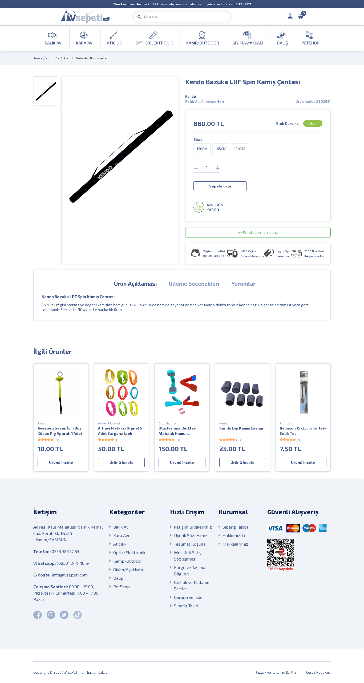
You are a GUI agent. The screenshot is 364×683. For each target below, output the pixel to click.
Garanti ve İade (188, 597)
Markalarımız (235, 543)
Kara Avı (121, 535)
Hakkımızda (234, 535)
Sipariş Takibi (186, 605)
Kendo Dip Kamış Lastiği (241, 428)
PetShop (121, 586)
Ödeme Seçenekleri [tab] (194, 283)
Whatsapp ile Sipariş (260, 232)
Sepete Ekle (220, 186)
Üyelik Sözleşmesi (191, 535)
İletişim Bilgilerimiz (193, 526)
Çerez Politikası (318, 672)
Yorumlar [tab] (243, 283)
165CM (220, 148)
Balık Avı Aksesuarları (92, 58)
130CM (239, 148)
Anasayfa (40, 58)
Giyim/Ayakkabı (128, 569)
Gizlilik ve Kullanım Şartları (192, 585)
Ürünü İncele (61, 462)
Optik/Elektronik (129, 552)
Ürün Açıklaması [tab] (135, 283)
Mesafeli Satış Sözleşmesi (187, 555)
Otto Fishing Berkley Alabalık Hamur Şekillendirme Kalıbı (177, 431)
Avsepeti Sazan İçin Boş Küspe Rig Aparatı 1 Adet (60, 431)
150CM (202, 148)
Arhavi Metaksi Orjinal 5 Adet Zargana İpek (120, 431)
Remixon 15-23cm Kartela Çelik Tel (303, 431)
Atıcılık (119, 543)
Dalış (118, 577)
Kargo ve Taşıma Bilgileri (189, 570)
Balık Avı (61, 58)
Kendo (190, 96)
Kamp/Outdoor (127, 560)
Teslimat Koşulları (191, 543)
